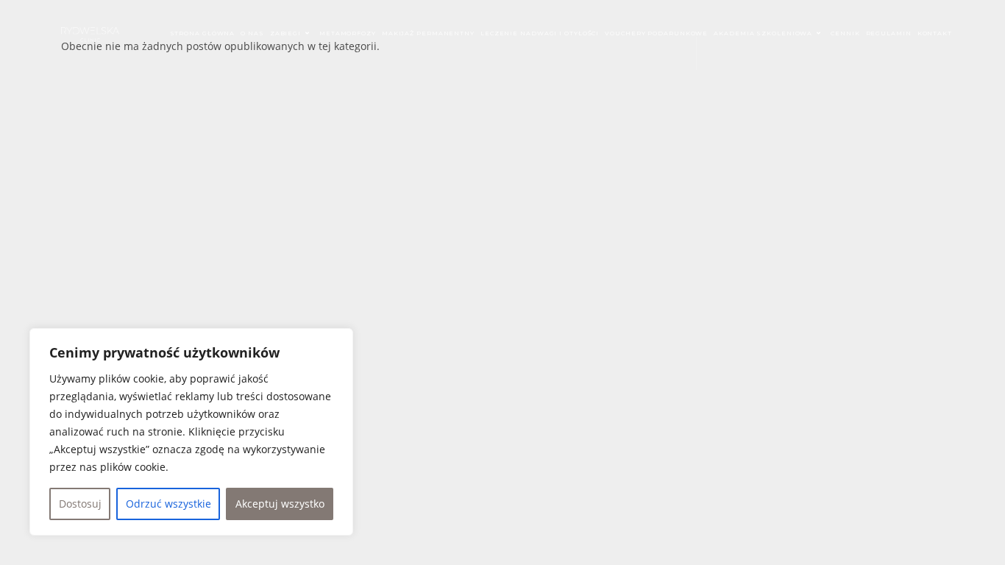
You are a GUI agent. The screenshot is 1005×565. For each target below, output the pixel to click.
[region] (191, 432)
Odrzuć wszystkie (168, 504)
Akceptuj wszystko (279, 504)
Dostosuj (80, 504)
